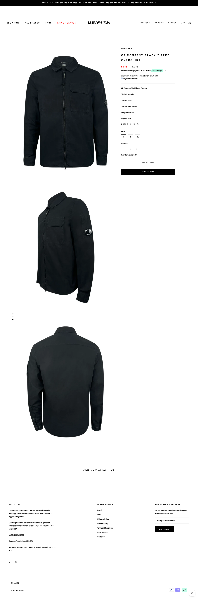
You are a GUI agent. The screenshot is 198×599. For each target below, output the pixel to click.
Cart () (186, 22)
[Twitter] (134, 124)
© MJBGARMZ (17, 590)
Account (160, 23)
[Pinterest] (137, 124)
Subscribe (164, 529)
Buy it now (148, 172)
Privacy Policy (102, 532)
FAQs (49, 22)
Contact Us (101, 537)
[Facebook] (130, 124)
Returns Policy (102, 523)
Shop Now (13, 22)
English (144, 23)
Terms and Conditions (105, 528)
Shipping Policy (103, 519)
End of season (66, 22)
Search (172, 23)
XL (138, 137)
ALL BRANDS (32, 22)
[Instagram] (16, 562)
